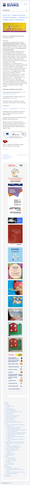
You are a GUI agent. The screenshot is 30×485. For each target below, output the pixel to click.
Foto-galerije (7, 467)
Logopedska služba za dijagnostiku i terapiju (16, 432)
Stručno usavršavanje (10, 457)
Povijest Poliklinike (10, 409)
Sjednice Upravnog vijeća (11, 420)
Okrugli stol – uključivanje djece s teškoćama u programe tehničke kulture (15, 473)
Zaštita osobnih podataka (11, 417)
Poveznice (7, 474)
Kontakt (6, 402)
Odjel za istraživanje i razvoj (12, 448)
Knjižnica (9, 452)
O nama (6, 403)
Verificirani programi (11, 460)
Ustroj (6, 423)
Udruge (6, 465)
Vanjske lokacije (10, 406)
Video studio (11, 451)
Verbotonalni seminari (12, 459)
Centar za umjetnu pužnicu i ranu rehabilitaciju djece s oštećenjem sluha (16, 430)
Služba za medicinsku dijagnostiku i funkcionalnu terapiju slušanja (14, 428)
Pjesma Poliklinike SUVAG (11, 410)
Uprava (7, 407)
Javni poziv (6, 148)
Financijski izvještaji (10, 413)
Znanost (7, 456)
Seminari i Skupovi (10, 464)
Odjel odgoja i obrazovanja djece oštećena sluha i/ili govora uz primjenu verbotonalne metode (15, 443)
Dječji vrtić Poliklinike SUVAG (13, 445)
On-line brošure (10, 463)
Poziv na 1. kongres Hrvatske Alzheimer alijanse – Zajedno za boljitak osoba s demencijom (15, 17)
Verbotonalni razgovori (22, 154)
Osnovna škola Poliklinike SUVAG (14, 447)
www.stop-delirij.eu (14, 98)
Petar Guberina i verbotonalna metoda (14, 411)
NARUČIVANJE (8, 476)
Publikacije (8, 461)
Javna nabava (9, 414)
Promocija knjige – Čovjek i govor (13, 468)
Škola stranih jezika (11, 453)
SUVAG (10, 483)
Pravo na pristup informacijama (12, 415)
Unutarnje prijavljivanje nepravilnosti (13, 422)
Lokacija (8, 405)
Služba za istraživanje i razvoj (13, 449)
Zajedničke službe (10, 455)
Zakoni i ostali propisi (10, 418)
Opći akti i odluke (9, 419)
